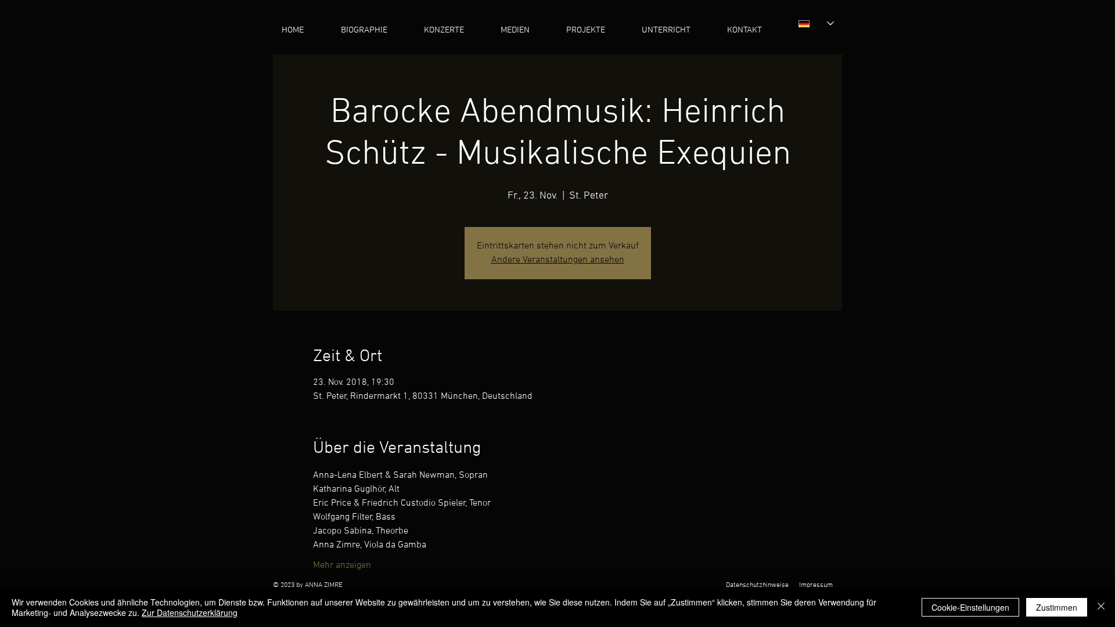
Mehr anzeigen (342, 565)
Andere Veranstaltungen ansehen (557, 260)
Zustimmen (1056, 607)
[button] (525, 30)
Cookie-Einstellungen (970, 607)
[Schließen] (1101, 607)
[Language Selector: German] (816, 23)
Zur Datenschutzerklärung (190, 612)
